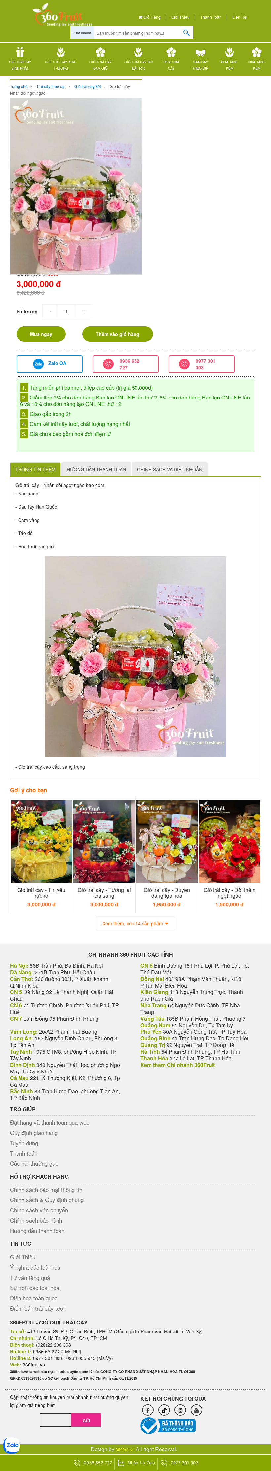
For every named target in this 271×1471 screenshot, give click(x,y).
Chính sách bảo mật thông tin (46, 1189)
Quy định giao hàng (34, 1132)
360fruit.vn (125, 1449)
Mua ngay (41, 334)
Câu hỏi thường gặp (34, 1163)
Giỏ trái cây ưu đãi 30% (138, 65)
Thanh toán (211, 17)
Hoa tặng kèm (229, 65)
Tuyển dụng (24, 1143)
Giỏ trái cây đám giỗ (100, 65)
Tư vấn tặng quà (30, 1277)
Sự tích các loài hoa (34, 1287)
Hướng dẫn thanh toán (37, 1230)
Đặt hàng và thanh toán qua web (49, 1122)
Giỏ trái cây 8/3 (87, 86)
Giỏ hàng (151, 17)
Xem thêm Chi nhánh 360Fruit (177, 1065)
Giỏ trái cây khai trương (60, 65)
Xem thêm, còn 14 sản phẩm (132, 923)
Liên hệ (239, 17)
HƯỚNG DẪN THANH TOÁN (96, 469)
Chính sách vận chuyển (39, 1210)
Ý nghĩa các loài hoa (35, 1267)
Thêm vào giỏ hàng (117, 334)
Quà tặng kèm (256, 65)
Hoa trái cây (171, 65)
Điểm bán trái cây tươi (37, 1308)
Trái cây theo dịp (200, 65)
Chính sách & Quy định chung (47, 1200)
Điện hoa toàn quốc (34, 1298)
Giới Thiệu (180, 17)
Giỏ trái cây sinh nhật (20, 65)
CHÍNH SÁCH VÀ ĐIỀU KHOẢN (169, 469)
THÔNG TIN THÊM (35, 469)
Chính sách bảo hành (36, 1220)
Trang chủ (19, 86)
